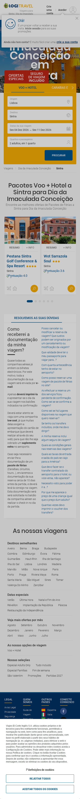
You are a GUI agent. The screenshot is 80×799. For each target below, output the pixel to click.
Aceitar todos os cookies (40, 789)
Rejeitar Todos (40, 778)
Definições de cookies (41, 769)
